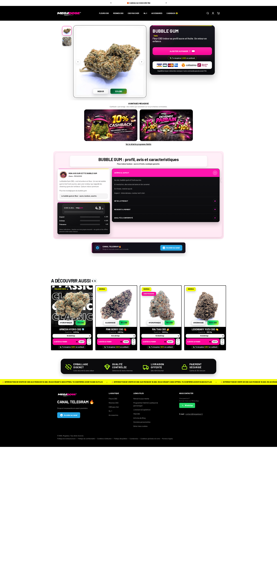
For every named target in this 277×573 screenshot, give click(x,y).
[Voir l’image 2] (66, 41)
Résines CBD (113, 403)
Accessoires (113, 415)
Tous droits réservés (77, 436)
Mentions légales (167, 439)
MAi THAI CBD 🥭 (160, 329)
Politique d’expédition (120, 439)
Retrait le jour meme (141, 399)
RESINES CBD (118, 13)
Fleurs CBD (113, 399)
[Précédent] (110, 3)
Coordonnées (134, 439)
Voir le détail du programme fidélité (138, 144)
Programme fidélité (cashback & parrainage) (145, 404)
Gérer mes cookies (140, 426)
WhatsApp (189, 405)
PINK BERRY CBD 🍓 (116, 329)
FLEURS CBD (104, 13)
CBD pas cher (114, 407)
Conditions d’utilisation (104, 439)
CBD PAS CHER (133, 13)
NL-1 (145, 13)
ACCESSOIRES (156, 13)
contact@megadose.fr (194, 414)
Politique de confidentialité (86, 439)
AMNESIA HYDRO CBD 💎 (71, 329)
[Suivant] (166, 3)
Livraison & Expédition (142, 410)
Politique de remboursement (66, 439)
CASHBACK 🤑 (172, 13)
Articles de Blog (139, 418)
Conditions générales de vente (150, 439)
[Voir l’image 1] (66, 30)
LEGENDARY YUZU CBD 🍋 (205, 329)
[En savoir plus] (110, 125)
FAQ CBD (136, 414)
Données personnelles (141, 422)
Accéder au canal (70, 415)
